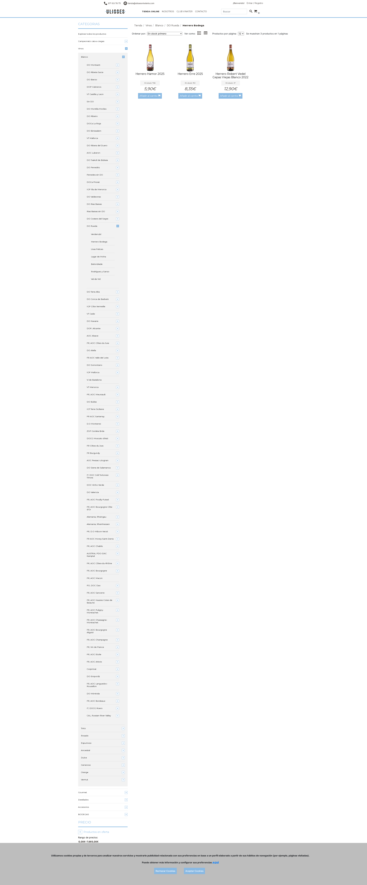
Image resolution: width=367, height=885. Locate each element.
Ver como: (190, 33)
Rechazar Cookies (165, 870)
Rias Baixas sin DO (96, 211)
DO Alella (91, 350)
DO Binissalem (94, 131)
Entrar (250, 3)
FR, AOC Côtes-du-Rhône (99, 563)
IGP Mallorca (93, 372)
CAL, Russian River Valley (99, 715)
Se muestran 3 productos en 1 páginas (267, 33)
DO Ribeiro (92, 116)
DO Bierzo (92, 79)
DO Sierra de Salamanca (99, 468)
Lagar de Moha (98, 256)
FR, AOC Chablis (95, 546)
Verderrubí (96, 234)
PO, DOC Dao (93, 585)
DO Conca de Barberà (98, 299)
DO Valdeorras (94, 197)
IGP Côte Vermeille (96, 306)
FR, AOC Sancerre (96, 593)
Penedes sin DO (95, 175)
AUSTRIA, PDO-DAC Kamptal (97, 554)
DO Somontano (94, 365)
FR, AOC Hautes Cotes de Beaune (99, 601)
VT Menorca (92, 387)
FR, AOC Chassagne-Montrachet (97, 621)
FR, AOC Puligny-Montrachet (95, 611)
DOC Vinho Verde (95, 485)
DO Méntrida (93, 693)
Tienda (138, 25)
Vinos (80, 48)
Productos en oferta (94, 832)
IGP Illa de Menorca (96, 189)
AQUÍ (215, 862)
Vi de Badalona (94, 380)
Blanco (84, 57)
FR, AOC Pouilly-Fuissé (98, 499)
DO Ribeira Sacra (95, 72)
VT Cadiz (91, 314)
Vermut (84, 779)
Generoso (86, 765)
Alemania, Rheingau (96, 517)
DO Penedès (93, 167)
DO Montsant (93, 65)
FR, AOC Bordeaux (96, 701)
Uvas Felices (97, 249)
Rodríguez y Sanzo (100, 271)
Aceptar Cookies (194, 870)
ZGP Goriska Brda (95, 431)
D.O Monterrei (94, 424)
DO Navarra (92, 321)
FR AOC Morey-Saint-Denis (100, 539)
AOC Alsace (92, 336)
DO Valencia (93, 492)
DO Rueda (92, 226)
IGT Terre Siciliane (95, 409)
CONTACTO (201, 11)
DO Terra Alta (93, 292)
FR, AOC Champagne (97, 640)
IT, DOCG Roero (95, 708)
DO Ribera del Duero (97, 145)
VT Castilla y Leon (95, 94)
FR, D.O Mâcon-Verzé (97, 531)
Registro (258, 3)
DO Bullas (92, 402)
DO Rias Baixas (94, 204)
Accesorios (83, 807)
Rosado (84, 736)
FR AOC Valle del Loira (97, 358)
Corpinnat (91, 669)
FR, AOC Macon (95, 578)
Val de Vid (95, 279)
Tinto (83, 728)
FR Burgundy (93, 453)
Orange (84, 772)
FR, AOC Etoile (94, 654)
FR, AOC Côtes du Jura (98, 343)
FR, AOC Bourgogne (97, 571)
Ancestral (85, 750)
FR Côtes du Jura (95, 446)
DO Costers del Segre (97, 219)
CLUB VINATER (185, 11)
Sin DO (90, 101)
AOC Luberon (93, 153)
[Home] (115, 11)
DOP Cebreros (94, 87)
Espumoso (86, 743)
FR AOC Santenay (95, 416)
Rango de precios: (88, 837)
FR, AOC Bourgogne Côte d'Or (99, 508)
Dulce (84, 757)
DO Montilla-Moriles (96, 109)
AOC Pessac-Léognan (97, 460)
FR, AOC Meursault (96, 394)
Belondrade (97, 264)
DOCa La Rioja (94, 123)
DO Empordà (93, 676)
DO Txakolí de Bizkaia (97, 160)
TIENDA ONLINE (150, 11)
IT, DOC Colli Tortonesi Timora (97, 476)
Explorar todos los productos (92, 34)
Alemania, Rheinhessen (98, 524)
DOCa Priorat (93, 182)
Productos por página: (224, 33)
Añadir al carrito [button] (148, 95)
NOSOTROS (168, 11)
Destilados (83, 800)
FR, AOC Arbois (94, 662)
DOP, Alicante (93, 328)
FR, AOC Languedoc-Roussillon (97, 685)
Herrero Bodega (99, 242)
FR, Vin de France (95, 647)
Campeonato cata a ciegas (91, 41)
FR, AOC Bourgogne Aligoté (97, 631)
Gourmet (82, 792)
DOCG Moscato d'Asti (97, 438)
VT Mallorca (92, 138)
